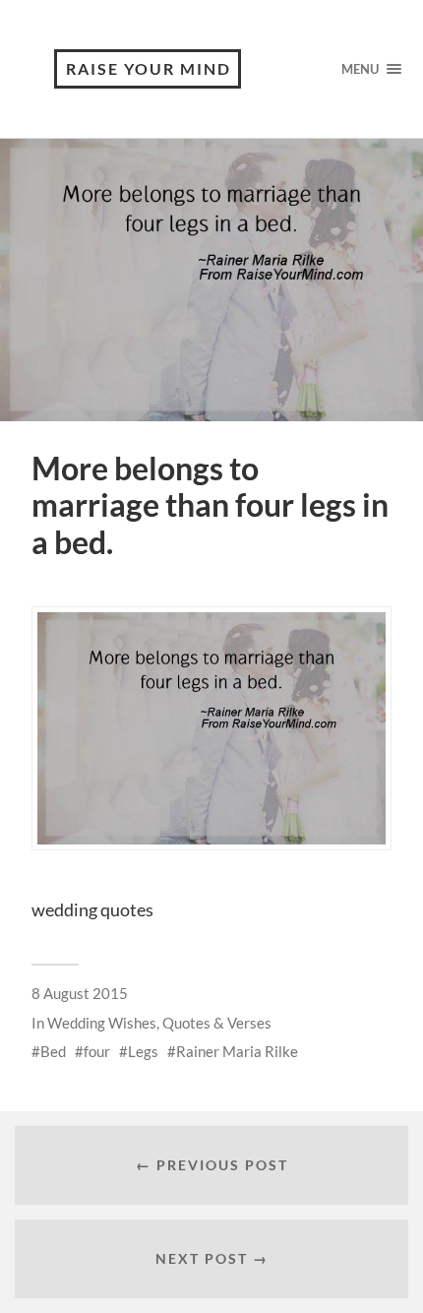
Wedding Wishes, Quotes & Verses (159, 1023)
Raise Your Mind (148, 68)
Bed (53, 1051)
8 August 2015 (79, 993)
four (97, 1051)
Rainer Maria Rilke (237, 1051)
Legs (143, 1051)
